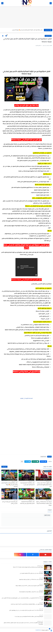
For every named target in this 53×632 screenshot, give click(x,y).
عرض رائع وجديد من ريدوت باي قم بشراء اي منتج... (9, 502)
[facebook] (33, 554)
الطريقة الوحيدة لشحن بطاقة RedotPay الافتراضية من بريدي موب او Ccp (29, 616)
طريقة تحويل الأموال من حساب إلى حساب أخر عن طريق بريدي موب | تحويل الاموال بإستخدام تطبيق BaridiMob (23, 623)
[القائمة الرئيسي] (51, 3)
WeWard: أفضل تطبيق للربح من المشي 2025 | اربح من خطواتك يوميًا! (29, 585)
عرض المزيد (4, 466)
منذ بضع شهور (48, 481)
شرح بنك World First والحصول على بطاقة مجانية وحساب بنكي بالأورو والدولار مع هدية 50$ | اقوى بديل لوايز (22, 598)
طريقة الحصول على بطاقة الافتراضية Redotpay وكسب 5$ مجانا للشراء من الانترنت (27, 604)
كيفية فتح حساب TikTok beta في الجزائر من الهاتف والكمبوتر (31, 579)
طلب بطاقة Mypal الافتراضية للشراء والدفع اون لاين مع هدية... (27, 502)
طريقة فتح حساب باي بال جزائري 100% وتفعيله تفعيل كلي (31, 573)
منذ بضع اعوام (39, 565)
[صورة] (48, 567)
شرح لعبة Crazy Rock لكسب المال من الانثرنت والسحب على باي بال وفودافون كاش (26, 610)
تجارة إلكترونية (48, 36)
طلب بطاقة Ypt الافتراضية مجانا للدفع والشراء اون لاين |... (27, 484)
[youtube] (45, 554)
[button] (43, 461)
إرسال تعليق (47, 515)
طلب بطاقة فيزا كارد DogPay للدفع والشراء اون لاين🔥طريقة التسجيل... (9, 484)
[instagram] (20, 554)
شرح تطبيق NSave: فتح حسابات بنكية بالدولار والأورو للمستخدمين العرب (27, 30)
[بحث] (2, 3)
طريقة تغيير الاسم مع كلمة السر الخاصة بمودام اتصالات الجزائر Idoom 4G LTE (28, 567)
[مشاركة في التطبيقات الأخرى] (22, 461)
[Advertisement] (26, 17)
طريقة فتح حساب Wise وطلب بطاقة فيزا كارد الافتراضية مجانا (31, 592)
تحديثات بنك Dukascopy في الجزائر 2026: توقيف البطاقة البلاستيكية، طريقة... (44, 503)
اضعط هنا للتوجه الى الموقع (26, 398)
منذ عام (15, 500)
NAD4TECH (38, 630)
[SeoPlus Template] (51, 630)
